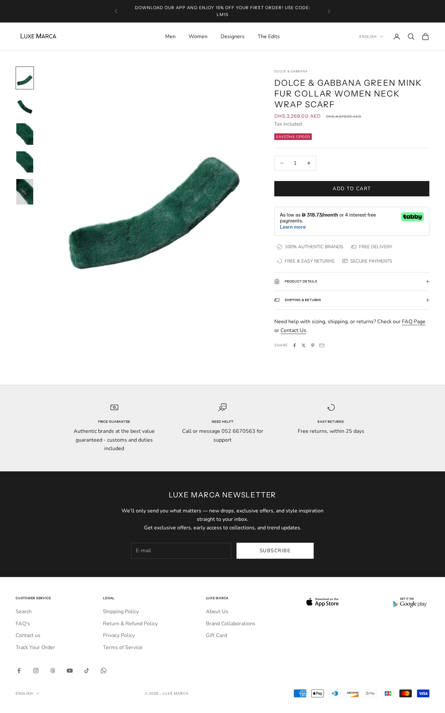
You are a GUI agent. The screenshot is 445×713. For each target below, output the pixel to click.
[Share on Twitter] (303, 345)
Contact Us (293, 330)
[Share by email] (321, 345)
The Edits (269, 36)
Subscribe (275, 550)
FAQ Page (413, 321)
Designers (233, 36)
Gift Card (216, 635)
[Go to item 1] (25, 78)
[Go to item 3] (25, 134)
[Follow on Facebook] (19, 670)
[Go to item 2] (25, 106)
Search (24, 611)
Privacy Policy (119, 635)
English (368, 36)
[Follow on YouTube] (69, 670)
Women (198, 36)
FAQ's (23, 623)
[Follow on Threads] (53, 670)
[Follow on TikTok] (86, 670)
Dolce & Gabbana (291, 71)
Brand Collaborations (230, 623)
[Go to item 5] (25, 191)
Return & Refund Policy (130, 623)
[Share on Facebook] (294, 345)
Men (170, 36)
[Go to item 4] (25, 162)
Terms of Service (122, 647)
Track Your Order (35, 647)
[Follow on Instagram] (36, 670)
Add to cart (352, 188)
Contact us (28, 635)
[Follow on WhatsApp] (103, 670)
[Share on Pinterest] (312, 345)
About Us (217, 611)
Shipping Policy (121, 611)
